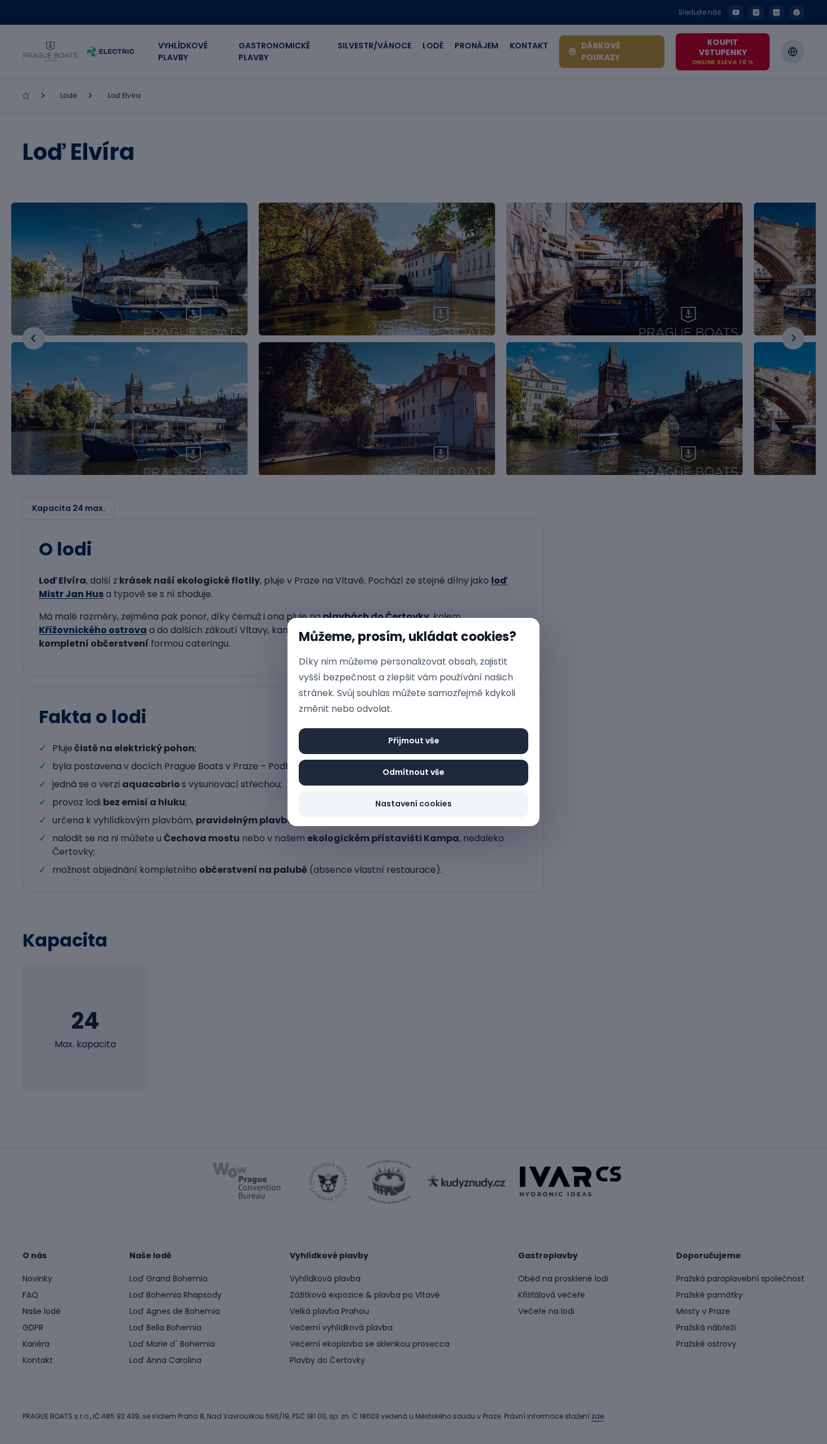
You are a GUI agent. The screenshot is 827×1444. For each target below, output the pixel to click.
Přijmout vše (413, 740)
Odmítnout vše (413, 772)
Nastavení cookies (413, 803)
